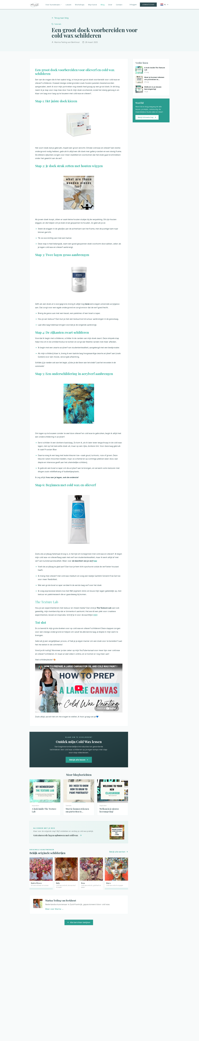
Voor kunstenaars (52, 4)
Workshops (79, 4)
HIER (95, 615)
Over (110, 4)
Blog (103, 4)
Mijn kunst (92, 4)
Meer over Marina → (54, 909)
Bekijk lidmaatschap (146, 117)
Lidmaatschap (148, 5)
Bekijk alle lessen (77, 759)
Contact (119, 4)
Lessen (68, 4)
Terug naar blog (61, 18)
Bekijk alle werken (117, 851)
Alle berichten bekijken (80, 922)
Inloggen (133, 4)
